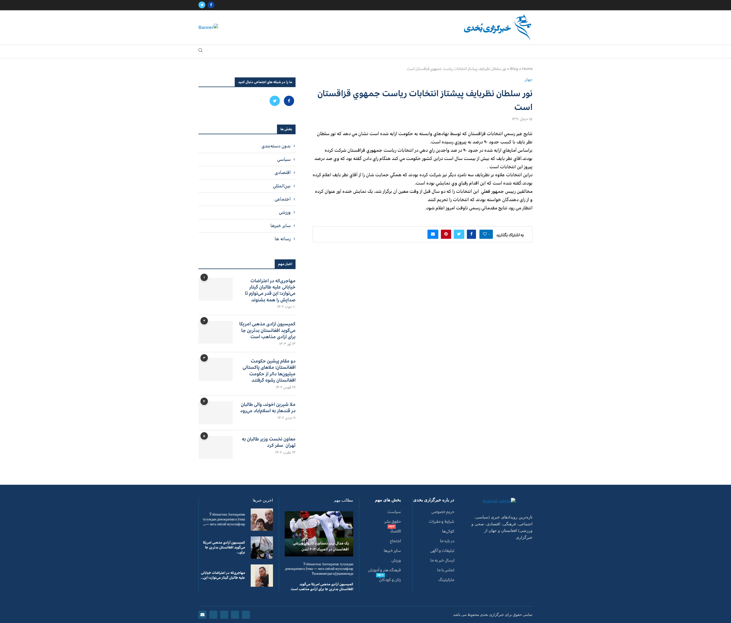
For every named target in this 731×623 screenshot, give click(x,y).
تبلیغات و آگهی (442, 551)
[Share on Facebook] (471, 234)
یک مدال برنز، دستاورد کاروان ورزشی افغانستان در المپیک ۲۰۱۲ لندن (321, 546)
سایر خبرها (280, 226)
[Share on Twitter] (459, 234)
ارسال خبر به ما (442, 560)
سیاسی (284, 159)
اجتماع (395, 541)
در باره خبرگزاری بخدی (433, 500)
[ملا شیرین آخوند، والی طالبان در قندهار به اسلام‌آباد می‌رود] (215, 412)
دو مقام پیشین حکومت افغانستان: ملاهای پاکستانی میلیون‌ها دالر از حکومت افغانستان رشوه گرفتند (269, 371)
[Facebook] (211, 5)
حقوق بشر (392, 522)
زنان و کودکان (390, 580)
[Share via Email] (432, 234)
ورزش (396, 560)
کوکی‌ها (448, 531)
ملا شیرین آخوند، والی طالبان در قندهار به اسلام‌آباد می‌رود (268, 407)
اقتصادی (283, 172)
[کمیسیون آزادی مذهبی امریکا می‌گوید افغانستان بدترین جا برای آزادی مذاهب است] (215, 332)
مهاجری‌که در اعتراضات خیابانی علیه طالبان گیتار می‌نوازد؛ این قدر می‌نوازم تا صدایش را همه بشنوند (270, 290)
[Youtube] (213, 615)
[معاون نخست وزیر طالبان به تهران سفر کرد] (215, 447)
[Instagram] (224, 615)
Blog (514, 68)
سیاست (394, 512)
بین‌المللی (282, 186)
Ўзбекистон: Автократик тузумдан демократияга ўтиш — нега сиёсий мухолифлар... (224, 519)
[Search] (200, 51)
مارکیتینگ (446, 580)
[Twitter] (201, 5)
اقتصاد (395, 531)
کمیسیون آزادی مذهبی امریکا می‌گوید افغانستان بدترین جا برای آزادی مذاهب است (267, 330)
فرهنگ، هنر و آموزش (384, 570)
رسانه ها (283, 239)
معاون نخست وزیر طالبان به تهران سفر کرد (269, 442)
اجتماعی (283, 199)
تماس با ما (445, 570)
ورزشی (285, 212)
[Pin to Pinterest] (446, 234)
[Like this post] (485, 234)
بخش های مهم (388, 500)
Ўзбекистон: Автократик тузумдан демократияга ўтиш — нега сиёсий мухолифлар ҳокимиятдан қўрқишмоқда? (319, 569)
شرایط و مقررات (441, 522)
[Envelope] (202, 615)
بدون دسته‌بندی (276, 146)
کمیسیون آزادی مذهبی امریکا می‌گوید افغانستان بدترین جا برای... (224, 547)
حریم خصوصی (442, 512)
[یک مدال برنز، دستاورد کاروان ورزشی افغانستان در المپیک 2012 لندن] (319, 533)
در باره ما (447, 541)
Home (527, 68)
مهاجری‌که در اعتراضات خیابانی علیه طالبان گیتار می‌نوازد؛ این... (223, 575)
